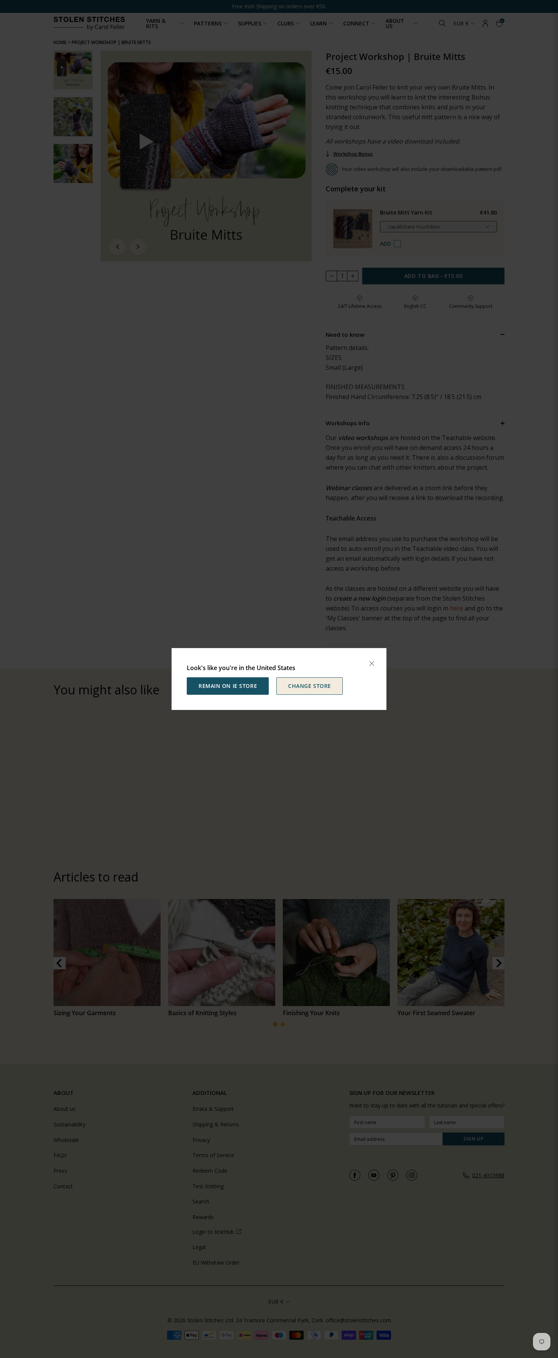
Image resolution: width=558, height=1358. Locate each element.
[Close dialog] (371, 663)
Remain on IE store (228, 685)
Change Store (309, 685)
